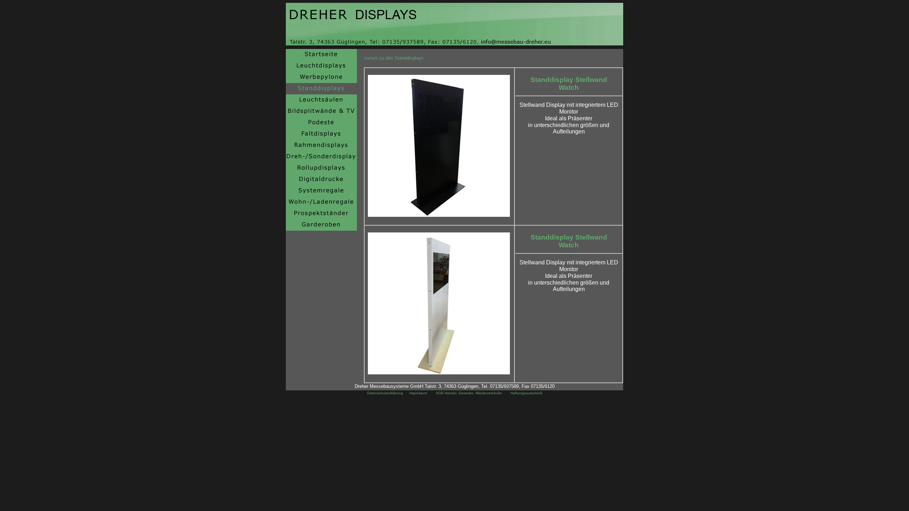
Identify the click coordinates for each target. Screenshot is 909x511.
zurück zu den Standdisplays (394, 58)
